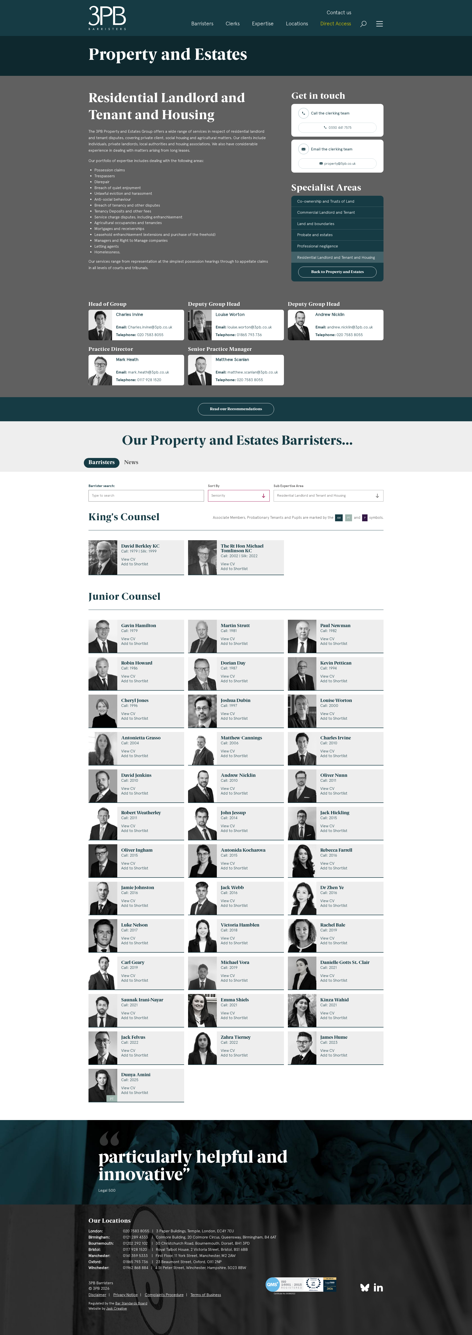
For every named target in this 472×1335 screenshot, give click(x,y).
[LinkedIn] (378, 1287)
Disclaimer (97, 1294)
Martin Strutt (235, 626)
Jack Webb (232, 888)
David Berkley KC (140, 546)
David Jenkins (136, 775)
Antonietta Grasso (141, 738)
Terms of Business (206, 1294)
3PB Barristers (107, 18)
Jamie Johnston (137, 888)
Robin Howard (136, 663)
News (131, 463)
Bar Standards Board (131, 1303)
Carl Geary (133, 963)
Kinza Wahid (334, 1000)
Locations (297, 23)
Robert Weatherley (141, 813)
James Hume (333, 1037)
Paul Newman (335, 626)
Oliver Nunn (333, 775)
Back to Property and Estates (337, 272)
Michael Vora (235, 963)
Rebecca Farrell (336, 850)
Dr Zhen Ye (332, 888)
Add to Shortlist (134, 564)
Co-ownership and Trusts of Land (325, 201)
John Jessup (233, 813)
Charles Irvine (335, 738)
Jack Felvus (133, 1037)
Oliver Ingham (137, 850)
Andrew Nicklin (238, 775)
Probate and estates (315, 234)
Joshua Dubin (236, 701)
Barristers (202, 23)
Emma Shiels (235, 1000)
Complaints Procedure (164, 1294)
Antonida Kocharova (243, 850)
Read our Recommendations (236, 409)
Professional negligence (317, 246)
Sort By (214, 486)
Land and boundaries (315, 223)
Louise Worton (336, 701)
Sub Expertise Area (288, 486)
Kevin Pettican (336, 663)
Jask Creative (116, 1308)
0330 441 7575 (340, 128)
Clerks (233, 23)
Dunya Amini (135, 1075)
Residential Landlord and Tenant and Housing (336, 257)
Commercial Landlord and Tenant (326, 212)
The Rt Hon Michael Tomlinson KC (242, 549)
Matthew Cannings (241, 738)
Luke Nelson (134, 925)
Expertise (263, 23)
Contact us (339, 12)
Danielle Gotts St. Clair (344, 963)
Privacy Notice (125, 1294)
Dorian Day (233, 663)
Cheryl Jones (134, 701)
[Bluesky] (364, 1288)
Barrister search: (101, 486)
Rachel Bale (332, 925)
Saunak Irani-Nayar (142, 1000)
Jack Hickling (334, 813)
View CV (128, 559)
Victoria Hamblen (240, 925)
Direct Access (335, 23)
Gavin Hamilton (138, 626)
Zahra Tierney (236, 1037)
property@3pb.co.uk (340, 163)
